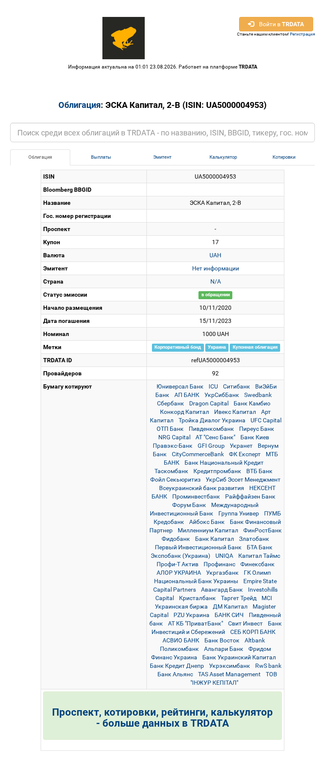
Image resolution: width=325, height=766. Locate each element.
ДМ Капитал (230, 606)
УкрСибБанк (221, 394)
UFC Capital (266, 420)
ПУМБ (272, 513)
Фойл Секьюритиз (175, 479)
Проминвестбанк (196, 496)
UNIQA (224, 555)
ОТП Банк (170, 428)
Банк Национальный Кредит (224, 462)
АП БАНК (186, 394)
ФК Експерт (245, 454)
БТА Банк (260, 547)
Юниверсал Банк (180, 386)
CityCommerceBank (198, 454)
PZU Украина (191, 615)
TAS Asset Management (229, 674)
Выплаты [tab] (101, 157)
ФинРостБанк (262, 530)
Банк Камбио (252, 403)
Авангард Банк (222, 589)
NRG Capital (174, 437)
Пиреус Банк (256, 428)
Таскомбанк (171, 471)
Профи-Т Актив (177, 564)
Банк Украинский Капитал (239, 657)
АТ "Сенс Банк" (215, 437)
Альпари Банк (223, 648)
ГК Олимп (257, 572)
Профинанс (219, 564)
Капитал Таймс (259, 555)
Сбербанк (170, 403)
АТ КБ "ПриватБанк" (195, 623)
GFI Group (211, 445)
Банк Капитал (214, 538)
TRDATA (248, 67)
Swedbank (258, 394)
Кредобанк (169, 521)
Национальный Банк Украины (196, 581)
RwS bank (268, 665)
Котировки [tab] (284, 157)
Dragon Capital (209, 403)
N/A (215, 281)
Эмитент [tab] (162, 157)
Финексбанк (257, 564)
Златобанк (254, 538)
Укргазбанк (222, 572)
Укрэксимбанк (229, 665)
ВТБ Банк (259, 471)
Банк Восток (222, 640)
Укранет (241, 445)
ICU (213, 386)
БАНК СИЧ (229, 615)
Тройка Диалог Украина (212, 420)
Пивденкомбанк (211, 428)
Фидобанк (176, 538)
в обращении (215, 295)
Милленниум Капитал (208, 530)
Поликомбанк (179, 648)
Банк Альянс (175, 674)
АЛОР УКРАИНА (179, 572)
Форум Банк (189, 504)
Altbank (255, 640)
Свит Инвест (245, 623)
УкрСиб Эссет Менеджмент (243, 479)
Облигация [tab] (40, 157)
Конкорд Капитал (184, 411)
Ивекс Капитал (235, 411)
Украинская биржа (181, 606)
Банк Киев (254, 437)
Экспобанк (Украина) (180, 555)
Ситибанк (236, 386)
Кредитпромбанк (217, 471)
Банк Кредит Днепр (177, 665)
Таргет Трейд (238, 598)
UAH (215, 255)
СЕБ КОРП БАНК (252, 631)
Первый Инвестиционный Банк (198, 547)
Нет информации (215, 268)
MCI (267, 598)
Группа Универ (238, 513)
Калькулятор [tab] (223, 157)
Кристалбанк (197, 598)
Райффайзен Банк (250, 496)
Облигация (79, 105)
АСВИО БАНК (180, 640)
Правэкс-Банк (173, 445)
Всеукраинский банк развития (201, 488)
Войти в (279, 24)
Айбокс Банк (207, 521)
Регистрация (302, 34)
